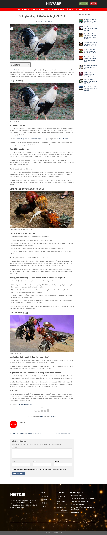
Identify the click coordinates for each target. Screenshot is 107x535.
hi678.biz (50, 21)
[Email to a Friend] (42, 410)
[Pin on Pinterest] (45, 410)
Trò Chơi (86, 9)
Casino (38, 9)
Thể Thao (68, 9)
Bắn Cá (33, 9)
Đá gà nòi (12, 70)
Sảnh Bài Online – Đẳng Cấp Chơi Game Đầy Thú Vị (90, 81)
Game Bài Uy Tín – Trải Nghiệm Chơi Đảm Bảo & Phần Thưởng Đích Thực (90, 36)
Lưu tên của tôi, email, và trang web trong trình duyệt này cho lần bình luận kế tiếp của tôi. (40, 469)
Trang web (57, 461)
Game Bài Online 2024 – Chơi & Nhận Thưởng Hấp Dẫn (90, 88)
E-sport (48, 9)
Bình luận (15, 447)
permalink (53, 416)
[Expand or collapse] (28, 64)
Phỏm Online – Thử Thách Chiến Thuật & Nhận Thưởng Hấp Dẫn (90, 59)
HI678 (19, 9)
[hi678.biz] (53, 4)
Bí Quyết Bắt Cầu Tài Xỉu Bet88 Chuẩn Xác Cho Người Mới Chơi (90, 21)
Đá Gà (42, 9)
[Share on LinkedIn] (48, 410)
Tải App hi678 (25, 9)
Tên (13, 461)
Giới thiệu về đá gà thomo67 (63, 433)
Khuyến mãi (79, 9)
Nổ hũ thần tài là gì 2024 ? (24, 404)
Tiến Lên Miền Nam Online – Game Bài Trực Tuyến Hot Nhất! (90, 51)
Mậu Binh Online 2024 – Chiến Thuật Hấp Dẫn (90, 67)
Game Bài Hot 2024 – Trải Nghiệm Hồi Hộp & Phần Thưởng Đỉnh (90, 44)
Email (35, 461)
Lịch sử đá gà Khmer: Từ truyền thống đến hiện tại (31, 139)
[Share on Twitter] (39, 410)
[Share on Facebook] (36, 410)
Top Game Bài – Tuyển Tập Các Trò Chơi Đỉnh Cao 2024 (90, 28)
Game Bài (54, 9)
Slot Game (61, 9)
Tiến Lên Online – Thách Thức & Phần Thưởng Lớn (89, 74)
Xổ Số (73, 9)
